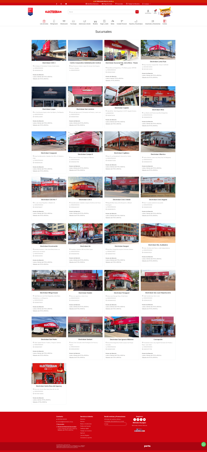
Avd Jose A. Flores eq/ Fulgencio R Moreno (82, 157)
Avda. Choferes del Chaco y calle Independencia (156, 248)
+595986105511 (38, 347)
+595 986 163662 (38, 393)
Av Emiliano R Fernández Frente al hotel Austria (46, 66)
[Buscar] (137, 11)
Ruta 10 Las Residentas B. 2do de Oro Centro (119, 156)
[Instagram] (61, 4)
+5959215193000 (38, 68)
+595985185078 (111, 209)
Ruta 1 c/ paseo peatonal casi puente (153, 202)
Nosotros (82, 419)
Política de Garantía (85, 426)
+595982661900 (74, 349)
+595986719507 (111, 251)
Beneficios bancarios (92, 4)
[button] (155, 11)
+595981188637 (38, 207)
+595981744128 (111, 115)
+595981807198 (74, 162)
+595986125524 (147, 252)
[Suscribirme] (125, 424)
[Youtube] (66, 4)
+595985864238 (38, 70)
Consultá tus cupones (86, 437)
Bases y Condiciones (86, 423)
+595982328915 (38, 116)
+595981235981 (111, 72)
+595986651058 (74, 253)
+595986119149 (74, 116)
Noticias (82, 421)
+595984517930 (111, 253)
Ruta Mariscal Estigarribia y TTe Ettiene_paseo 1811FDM (121, 68)
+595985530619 (147, 207)
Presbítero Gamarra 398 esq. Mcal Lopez (81, 249)
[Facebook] (56, 4)
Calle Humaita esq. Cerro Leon (151, 296)
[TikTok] (138, 419)
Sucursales (120, 4)
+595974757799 (147, 349)
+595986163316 (38, 162)
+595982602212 (147, 300)
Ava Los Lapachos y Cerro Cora (79, 296)
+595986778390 (111, 160)
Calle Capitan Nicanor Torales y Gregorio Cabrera (47, 342)
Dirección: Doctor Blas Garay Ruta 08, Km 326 (46, 389)
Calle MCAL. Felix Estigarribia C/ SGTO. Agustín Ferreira (121, 111)
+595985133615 (111, 349)
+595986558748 (147, 117)
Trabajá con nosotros (134, 4)
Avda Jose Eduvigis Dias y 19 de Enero (117, 296)
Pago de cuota (108, 4)
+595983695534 (74, 300)
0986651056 (110, 113)
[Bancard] (139, 430)
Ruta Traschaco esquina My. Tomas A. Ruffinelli (155, 64)
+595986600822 (111, 300)
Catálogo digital (84, 428)
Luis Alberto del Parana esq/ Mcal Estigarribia (155, 113)
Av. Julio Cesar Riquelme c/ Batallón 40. (44, 202)
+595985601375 (147, 162)
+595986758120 (38, 302)
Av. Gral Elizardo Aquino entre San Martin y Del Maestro (49, 112)
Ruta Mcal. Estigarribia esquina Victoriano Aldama (120, 249)
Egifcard (82, 433)
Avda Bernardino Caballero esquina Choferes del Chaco (85, 202)
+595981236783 (38, 256)
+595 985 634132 (147, 67)
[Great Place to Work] (30, 11)
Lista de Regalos (84, 435)
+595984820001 (74, 207)
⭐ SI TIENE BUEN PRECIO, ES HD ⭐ (103, 1)
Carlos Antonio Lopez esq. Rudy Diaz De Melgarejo (157, 157)
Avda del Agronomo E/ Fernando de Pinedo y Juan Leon (85, 112)
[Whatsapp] (203, 444)
